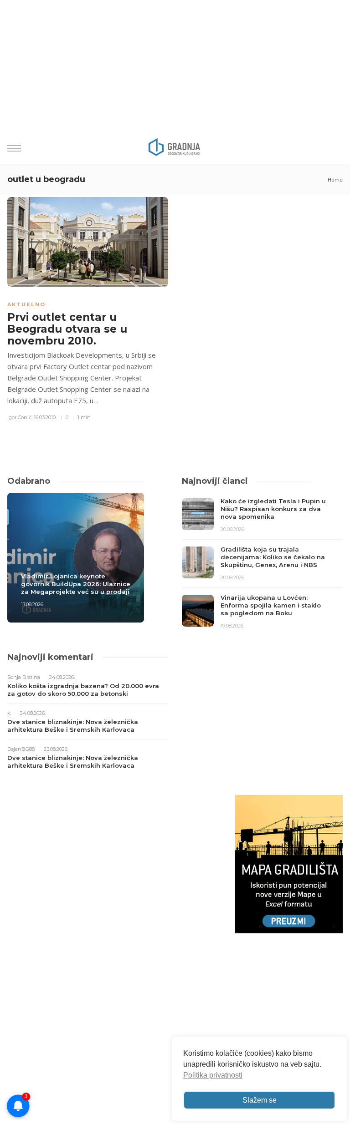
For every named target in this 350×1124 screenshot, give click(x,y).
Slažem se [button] (259, 1100)
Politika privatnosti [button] (212, 1075)
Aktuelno (26, 304)
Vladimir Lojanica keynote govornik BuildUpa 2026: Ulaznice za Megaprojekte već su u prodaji (75, 583)
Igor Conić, (19, 417)
